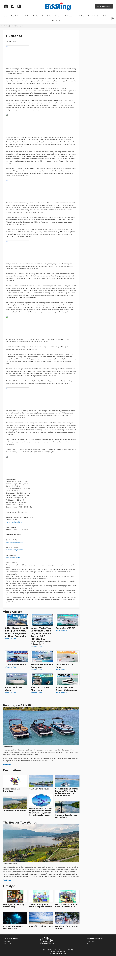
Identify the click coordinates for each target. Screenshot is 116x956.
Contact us (90, 944)
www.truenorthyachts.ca (14, 550)
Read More (7, 764)
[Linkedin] (19, 6)
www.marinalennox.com (14, 557)
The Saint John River (39, 789)
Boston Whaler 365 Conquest (42, 666)
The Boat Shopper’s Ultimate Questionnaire (40, 905)
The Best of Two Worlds (14, 811)
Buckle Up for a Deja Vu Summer (66, 927)
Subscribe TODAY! (104, 6)
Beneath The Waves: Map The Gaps (13, 927)
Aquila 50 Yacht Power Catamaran (66, 688)
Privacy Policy (91, 941)
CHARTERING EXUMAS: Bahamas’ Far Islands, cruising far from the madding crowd (66, 792)
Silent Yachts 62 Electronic (40, 688)
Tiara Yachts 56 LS (15, 664)
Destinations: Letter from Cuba (12, 790)
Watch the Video (11, 639)
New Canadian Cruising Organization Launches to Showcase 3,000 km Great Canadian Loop (40, 811)
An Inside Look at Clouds (41, 926)
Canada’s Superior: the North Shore (66, 816)
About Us (7, 941)
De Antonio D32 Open (14, 688)
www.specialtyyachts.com (15, 522)
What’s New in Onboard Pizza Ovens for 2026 (66, 905)
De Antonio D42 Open (65, 666)
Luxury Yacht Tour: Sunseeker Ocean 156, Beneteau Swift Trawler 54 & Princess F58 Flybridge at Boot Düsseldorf (42, 636)
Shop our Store (8, 944)
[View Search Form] (113, 18)
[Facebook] (13, 6)
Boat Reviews (5, 26)
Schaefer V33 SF (65, 628)
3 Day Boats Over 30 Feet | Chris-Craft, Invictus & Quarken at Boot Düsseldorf (17, 632)
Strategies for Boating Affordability (13, 905)
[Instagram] (6, 6)
